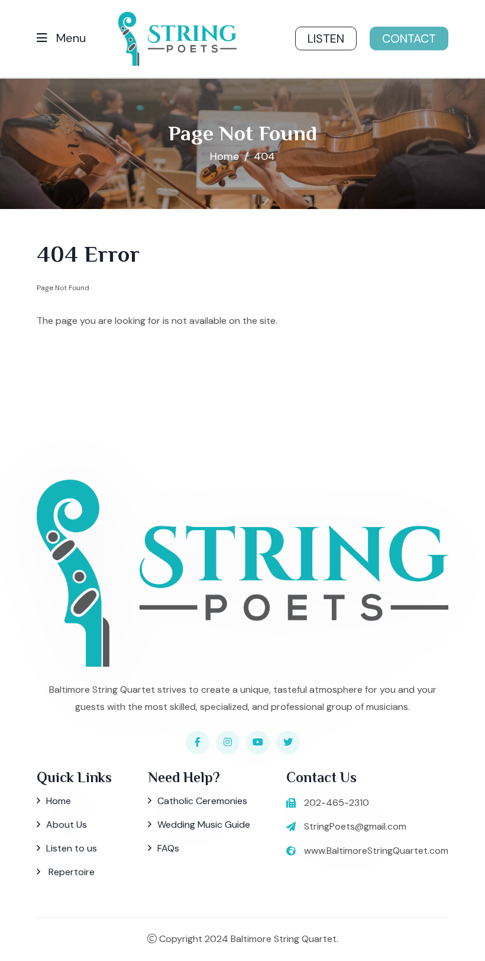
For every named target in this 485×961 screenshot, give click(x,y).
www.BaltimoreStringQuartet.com (376, 850)
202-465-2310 (336, 802)
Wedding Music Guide (203, 824)
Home (224, 156)
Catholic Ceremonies (202, 801)
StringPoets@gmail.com (355, 826)
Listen (326, 38)
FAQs (168, 848)
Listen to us (71, 848)
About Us (66, 824)
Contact (409, 38)
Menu (69, 38)
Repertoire (70, 872)
